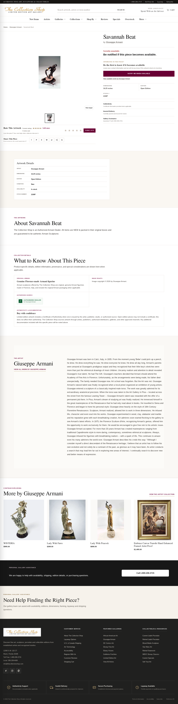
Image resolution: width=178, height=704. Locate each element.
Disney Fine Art (108, 647)
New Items (34, 19)
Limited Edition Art (109, 658)
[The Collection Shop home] (25, 10)
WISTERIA (9, 543)
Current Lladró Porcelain (151, 636)
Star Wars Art (147, 647)
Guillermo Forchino (109, 654)
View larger (89, 108)
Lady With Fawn (55, 543)
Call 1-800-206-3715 (145, 573)
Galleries (59, 19)
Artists (47, 19)
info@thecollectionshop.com (13, 664)
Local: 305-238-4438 (10, 660)
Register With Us (70, 654)
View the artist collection (161, 494)
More (141, 19)
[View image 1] (49, 118)
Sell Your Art (149, 2)
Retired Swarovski (149, 651)
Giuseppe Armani (16, 27)
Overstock (129, 19)
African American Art (110, 636)
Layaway (160, 2)
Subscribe (169, 2)
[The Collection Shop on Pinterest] (18, 670)
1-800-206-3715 (136, 2)
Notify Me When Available (139, 74)
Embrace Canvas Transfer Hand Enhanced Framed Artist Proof (153, 545)
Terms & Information (138, 699)
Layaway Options (70, 639)
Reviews (104, 19)
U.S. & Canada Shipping (72, 643)
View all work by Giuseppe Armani (30, 369)
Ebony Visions (108, 651)
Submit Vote (89, 130)
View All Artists (108, 662)
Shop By (90, 19)
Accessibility (68, 651)
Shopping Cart (69, 662)
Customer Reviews (70, 658)
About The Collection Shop (73, 636)
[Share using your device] (57, 140)
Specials (116, 19)
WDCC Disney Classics (151, 654)
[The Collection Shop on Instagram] (12, 670)
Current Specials (148, 658)
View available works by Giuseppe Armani (116, 79)
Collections (75, 19)
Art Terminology (69, 647)
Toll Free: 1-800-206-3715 (12, 657)
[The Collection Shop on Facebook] (5, 670)
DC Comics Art (108, 643)
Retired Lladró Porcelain (151, 639)
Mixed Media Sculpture (151, 643)
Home (6, 27)
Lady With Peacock (99, 543)
